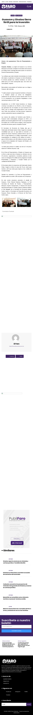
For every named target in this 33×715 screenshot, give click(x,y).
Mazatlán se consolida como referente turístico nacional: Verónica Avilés (15, 598)
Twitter (26, 691)
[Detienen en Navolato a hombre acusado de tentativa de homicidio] (5, 569)
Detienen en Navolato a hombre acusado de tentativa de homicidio (16, 573)
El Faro (12, 26)
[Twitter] (17, 29)
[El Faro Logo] (8, 7)
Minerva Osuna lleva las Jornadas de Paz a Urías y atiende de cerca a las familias (17, 609)
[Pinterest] (21, 29)
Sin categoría (19, 15)
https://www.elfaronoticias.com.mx (16, 346)
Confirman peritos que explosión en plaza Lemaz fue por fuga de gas (24, 644)
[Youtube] (4, 695)
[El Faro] (16, 338)
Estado (12, 15)
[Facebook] (14, 29)
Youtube (8, 695)
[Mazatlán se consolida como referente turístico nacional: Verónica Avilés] (5, 593)
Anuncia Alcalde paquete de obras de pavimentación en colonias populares (8, 644)
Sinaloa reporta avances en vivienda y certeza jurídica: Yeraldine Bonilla (15, 562)
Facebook (8, 691)
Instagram (17, 691)
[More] (25, 356)
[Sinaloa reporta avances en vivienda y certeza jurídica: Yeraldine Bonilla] (5, 557)
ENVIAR (29, 704)
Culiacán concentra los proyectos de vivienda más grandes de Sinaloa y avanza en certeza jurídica (17, 585)
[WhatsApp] (24, 29)
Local (10, 606)
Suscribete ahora (16, 630)
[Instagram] (13, 691)
